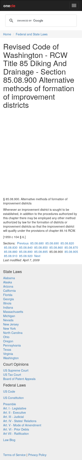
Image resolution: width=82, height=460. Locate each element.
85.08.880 (10, 251)
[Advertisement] (41, 153)
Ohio (6, 337)
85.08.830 (10, 247)
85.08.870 (71, 247)
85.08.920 (26, 256)
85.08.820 (67, 243)
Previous (23, 243)
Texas (7, 349)
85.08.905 (71, 251)
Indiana (8, 307)
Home (7, 34)
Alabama (9, 278)
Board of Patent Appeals (19, 379)
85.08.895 (41, 251)
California (9, 290)
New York (9, 328)
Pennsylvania (12, 345)
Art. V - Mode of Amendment (22, 425)
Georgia (8, 299)
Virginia (8, 354)
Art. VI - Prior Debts (16, 429)
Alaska (7, 282)
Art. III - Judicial (13, 417)
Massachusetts (13, 311)
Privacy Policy (37, 455)
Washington (11, 358)
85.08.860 (56, 247)
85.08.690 (52, 243)
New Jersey (11, 324)
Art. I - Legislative (14, 408)
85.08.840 (26, 247)
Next (37, 256)
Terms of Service (14, 455)
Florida (7, 295)
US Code (9, 391)
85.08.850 (41, 247)
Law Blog (9, 440)
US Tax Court (12, 374)
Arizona (8, 286)
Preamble (9, 404)
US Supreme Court (15, 370)
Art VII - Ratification (16, 433)
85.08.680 (37, 243)
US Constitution (13, 398)
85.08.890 (26, 251)
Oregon (8, 341)
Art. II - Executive (14, 412)
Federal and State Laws (32, 34)
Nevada (8, 320)
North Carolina (12, 333)
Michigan (9, 316)
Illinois (7, 303)
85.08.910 (10, 256)
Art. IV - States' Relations (19, 421)
